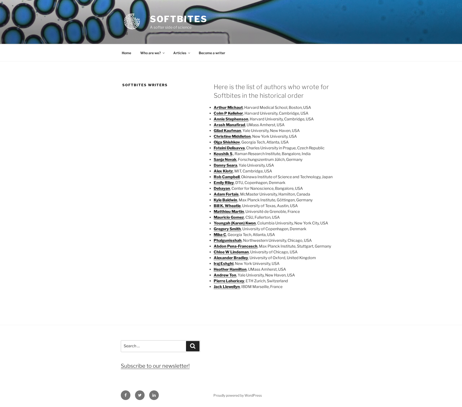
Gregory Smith (227, 229)
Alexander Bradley (231, 258)
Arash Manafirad (229, 125)
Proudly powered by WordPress (237, 395)
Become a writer (212, 53)
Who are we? (150, 53)
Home (126, 53)
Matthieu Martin (229, 211)
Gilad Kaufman (227, 130)
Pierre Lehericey (229, 281)
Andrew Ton (225, 275)
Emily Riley (224, 182)
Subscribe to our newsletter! (155, 366)
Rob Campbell (227, 177)
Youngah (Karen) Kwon (235, 223)
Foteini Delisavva (229, 148)
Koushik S (223, 153)
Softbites (178, 19)
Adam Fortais (226, 194)
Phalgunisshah (228, 240)
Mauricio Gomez (229, 217)
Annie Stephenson (231, 119)
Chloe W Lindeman (231, 252)
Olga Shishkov (227, 142)
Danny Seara (225, 165)
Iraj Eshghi (223, 263)
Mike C (220, 234)
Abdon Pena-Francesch (235, 246)
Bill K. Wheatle (227, 206)
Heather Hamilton (230, 269)
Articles (179, 53)
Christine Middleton (232, 136)
